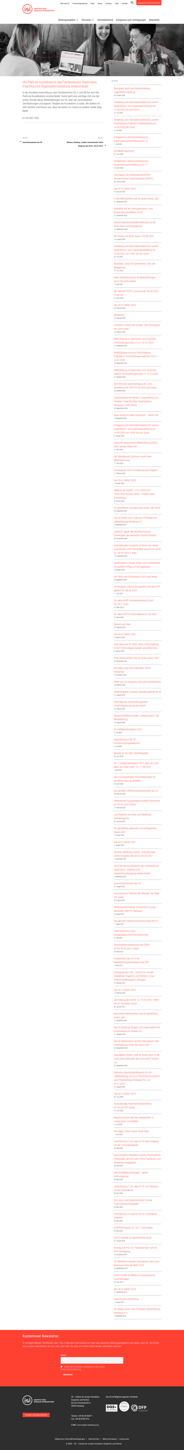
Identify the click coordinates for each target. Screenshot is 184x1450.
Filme (93, 3)
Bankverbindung (109, 1439)
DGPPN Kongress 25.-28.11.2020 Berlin (133, 1227)
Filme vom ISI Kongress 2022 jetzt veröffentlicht (137, 681)
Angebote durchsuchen (149, 2)
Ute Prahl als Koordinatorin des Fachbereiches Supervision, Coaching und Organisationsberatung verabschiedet (136, 869)
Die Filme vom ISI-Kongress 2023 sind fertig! (135, 576)
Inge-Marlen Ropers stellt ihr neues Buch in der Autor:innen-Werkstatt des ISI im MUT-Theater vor (137, 1058)
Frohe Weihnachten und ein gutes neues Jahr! (136, 198)
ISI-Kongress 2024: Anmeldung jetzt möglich (135, 470)
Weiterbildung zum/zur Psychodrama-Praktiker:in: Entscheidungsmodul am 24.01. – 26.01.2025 (136, 356)
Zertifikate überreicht (124, 150)
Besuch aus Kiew (122, 624)
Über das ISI (64, 3)
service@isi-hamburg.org (88, 1425)
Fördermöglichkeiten (79, 3)
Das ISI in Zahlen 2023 (125, 480)
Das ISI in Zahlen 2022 (125, 634)
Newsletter (154, 19)
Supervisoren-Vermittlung (126, 1299)
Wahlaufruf (119, 314)
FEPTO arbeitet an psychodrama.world (132, 1237)
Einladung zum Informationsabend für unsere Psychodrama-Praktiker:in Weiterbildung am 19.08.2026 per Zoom (136, 123)
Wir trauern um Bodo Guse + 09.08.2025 (134, 236)
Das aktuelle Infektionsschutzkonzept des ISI (136, 790)
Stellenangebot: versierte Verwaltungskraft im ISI (137, 691)
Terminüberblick (105, 19)
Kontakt (125, 3)
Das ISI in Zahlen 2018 (125, 1289)
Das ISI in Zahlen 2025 (125, 188)
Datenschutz (93, 1439)
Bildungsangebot (66, 19)
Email (63, 1355)
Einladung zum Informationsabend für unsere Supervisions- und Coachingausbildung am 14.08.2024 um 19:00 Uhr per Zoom (136, 429)
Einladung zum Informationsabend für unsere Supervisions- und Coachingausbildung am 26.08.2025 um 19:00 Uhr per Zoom (136, 250)
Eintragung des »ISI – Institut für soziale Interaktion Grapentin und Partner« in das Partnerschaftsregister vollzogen (134, 976)
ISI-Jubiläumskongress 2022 (128, 729)
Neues (100, 3)
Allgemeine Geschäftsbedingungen (70, 1439)
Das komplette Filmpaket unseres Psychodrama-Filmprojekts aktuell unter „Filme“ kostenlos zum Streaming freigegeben (137, 1159)
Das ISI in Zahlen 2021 (125, 842)
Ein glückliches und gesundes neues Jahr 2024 (137, 507)
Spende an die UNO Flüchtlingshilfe (131, 753)
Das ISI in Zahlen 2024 (125, 304)
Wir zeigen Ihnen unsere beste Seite (131, 1131)
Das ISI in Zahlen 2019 (125, 1093)
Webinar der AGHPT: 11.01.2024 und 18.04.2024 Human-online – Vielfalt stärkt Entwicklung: (134, 494)
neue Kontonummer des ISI (127, 883)
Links (117, 3)
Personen (86, 19)
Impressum (124, 1439)
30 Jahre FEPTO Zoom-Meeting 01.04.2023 (135, 614)
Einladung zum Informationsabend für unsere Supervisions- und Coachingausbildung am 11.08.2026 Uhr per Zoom (136, 106)
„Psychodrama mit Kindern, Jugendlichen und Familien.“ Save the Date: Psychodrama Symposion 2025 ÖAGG (136, 401)
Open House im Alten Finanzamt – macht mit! (136, 415)
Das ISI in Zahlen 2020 (125, 989)
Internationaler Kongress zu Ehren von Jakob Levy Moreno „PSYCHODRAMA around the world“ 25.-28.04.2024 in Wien (137, 549)
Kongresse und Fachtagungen (131, 19)
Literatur (109, 3)
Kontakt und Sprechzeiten (36, 1415)
